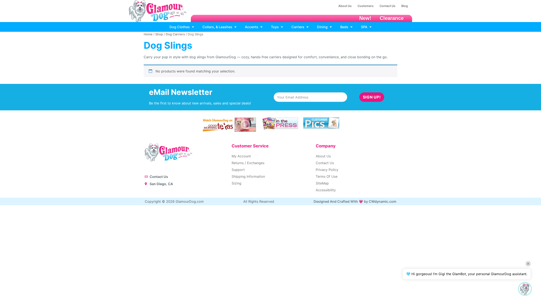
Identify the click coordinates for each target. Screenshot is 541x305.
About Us (323, 156)
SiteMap (322, 183)
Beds (344, 27)
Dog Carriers (175, 34)
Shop (159, 34)
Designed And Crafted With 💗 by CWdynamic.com (355, 201)
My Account (241, 156)
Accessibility (326, 190)
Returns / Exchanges (248, 163)
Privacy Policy (327, 170)
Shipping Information (248, 176)
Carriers (297, 27)
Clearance (392, 18)
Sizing (236, 183)
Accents (251, 27)
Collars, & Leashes (217, 27)
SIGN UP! (372, 97)
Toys (275, 27)
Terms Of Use (326, 176)
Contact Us (325, 163)
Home (148, 34)
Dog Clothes (179, 27)
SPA (364, 27)
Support (238, 170)
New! (365, 18)
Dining (322, 27)
